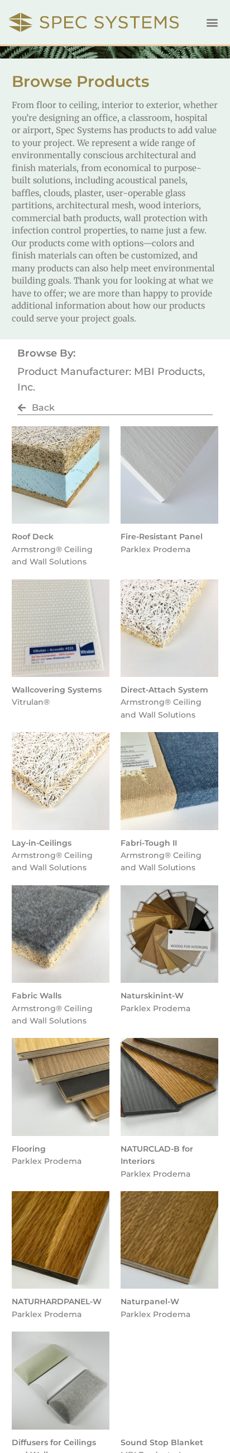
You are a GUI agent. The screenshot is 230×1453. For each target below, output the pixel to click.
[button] (212, 22)
